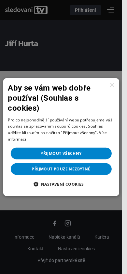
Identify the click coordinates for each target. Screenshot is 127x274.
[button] (61, 184)
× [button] (111, 85)
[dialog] (61, 137)
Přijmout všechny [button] (60, 153)
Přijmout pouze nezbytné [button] (61, 168)
